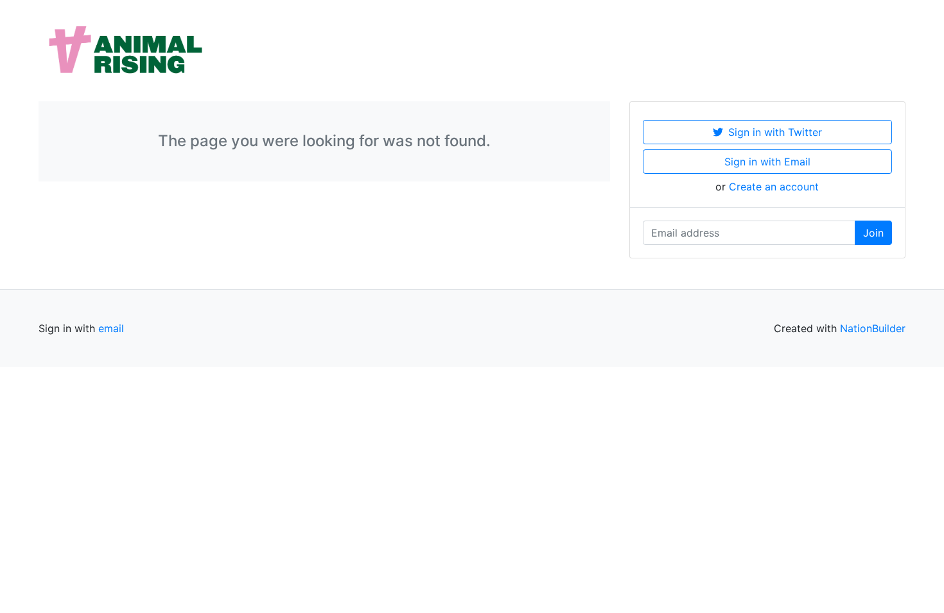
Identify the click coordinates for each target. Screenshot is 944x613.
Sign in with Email (767, 161)
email (111, 328)
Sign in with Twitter (775, 132)
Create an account (774, 186)
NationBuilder (872, 328)
